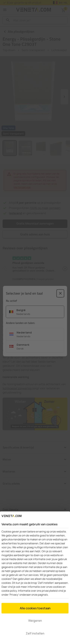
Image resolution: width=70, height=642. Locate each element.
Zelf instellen (35, 633)
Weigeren (35, 621)
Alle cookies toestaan (35, 608)
